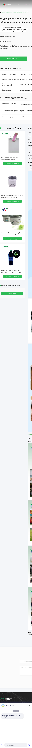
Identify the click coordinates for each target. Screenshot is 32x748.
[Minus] (29, 705)
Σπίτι (18, 5)
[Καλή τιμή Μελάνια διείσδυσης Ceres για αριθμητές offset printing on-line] (12, 143)
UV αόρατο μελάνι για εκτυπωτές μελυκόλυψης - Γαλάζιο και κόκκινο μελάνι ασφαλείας (11, 272)
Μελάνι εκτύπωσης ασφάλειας (21, 12)
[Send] (29, 745)
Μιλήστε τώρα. (12, 58)
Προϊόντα (27, 5)
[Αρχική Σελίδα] (7, 4)
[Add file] (2, 745)
